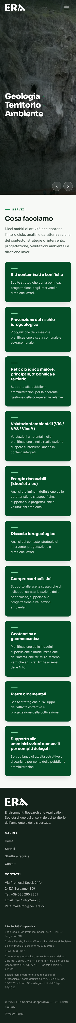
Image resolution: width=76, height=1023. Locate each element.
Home (9, 841)
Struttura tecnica (17, 856)
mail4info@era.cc (27, 900)
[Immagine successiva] (68, 186)
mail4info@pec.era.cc (29, 906)
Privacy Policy (14, 1013)
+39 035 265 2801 (24, 894)
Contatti (10, 864)
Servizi (10, 849)
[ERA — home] (15, 7)
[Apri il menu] (66, 7)
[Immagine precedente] (56, 186)
